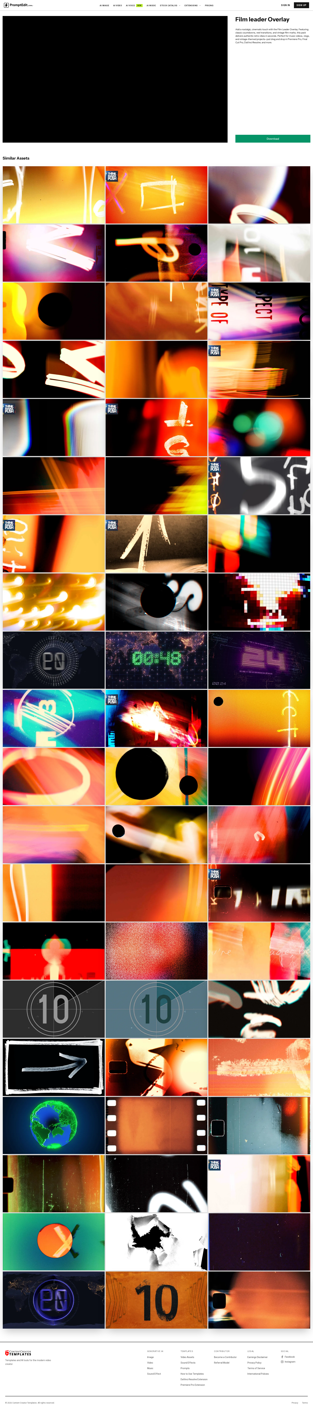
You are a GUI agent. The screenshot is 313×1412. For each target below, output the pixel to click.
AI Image (104, 5)
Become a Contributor (225, 1357)
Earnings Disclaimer (257, 1357)
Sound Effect (154, 1374)
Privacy (295, 1403)
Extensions (191, 5)
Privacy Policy (254, 1362)
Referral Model (221, 1362)
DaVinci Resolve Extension (194, 1379)
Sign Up (301, 5)
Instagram (290, 1361)
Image (150, 1357)
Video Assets (187, 1357)
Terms (305, 1403)
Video (150, 1362)
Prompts (185, 1368)
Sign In (285, 5)
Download (273, 138)
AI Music (151, 5)
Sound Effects (188, 1362)
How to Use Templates (192, 1374)
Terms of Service (256, 1368)
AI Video (117, 5)
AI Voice (133, 5)
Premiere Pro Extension (193, 1385)
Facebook (290, 1357)
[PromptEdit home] (18, 5)
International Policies (258, 1374)
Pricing (209, 5)
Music (150, 1368)
